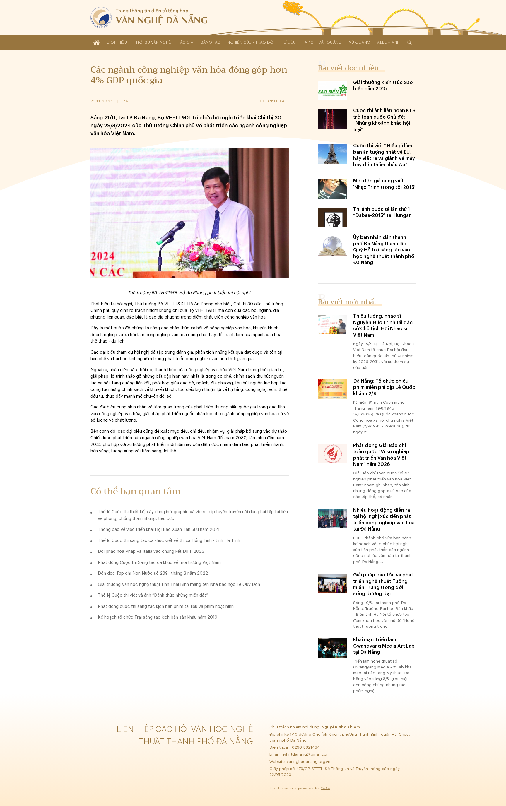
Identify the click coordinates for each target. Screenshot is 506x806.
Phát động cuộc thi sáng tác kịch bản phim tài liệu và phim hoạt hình (166, 606)
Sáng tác (210, 42)
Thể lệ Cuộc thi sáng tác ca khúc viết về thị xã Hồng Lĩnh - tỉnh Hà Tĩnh (169, 540)
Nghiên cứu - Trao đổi (250, 42)
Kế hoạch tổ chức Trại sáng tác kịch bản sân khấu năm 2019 (157, 617)
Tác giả (185, 42)
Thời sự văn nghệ (152, 42)
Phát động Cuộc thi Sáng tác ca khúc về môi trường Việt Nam (159, 562)
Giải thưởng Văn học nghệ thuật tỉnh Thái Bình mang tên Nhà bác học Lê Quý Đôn (179, 584)
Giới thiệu (116, 42)
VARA (325, 788)
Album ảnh (388, 42)
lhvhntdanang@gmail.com (306, 754)
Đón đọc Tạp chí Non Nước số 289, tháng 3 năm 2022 (153, 573)
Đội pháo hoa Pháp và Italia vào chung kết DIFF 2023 (151, 551)
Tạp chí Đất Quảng (322, 42)
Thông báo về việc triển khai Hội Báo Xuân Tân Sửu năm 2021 (159, 529)
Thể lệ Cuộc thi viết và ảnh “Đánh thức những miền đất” (153, 595)
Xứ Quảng (359, 42)
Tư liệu (289, 42)
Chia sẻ (276, 101)
